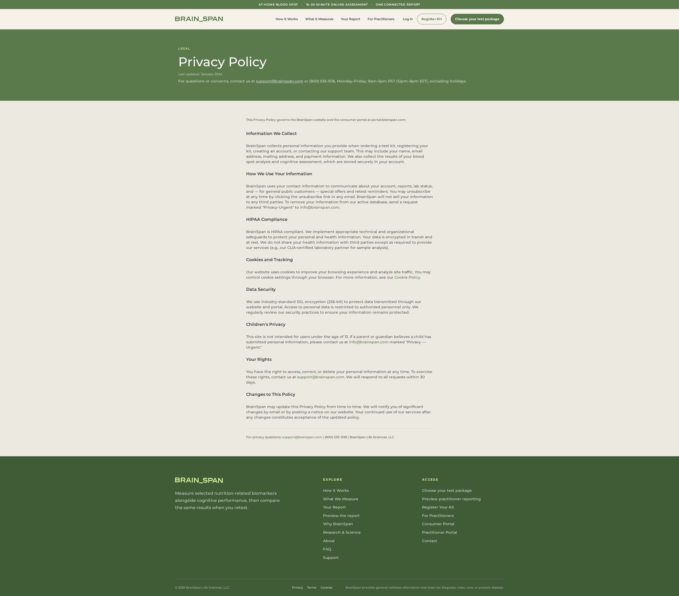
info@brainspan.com (320, 207)
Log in (408, 19)
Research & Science (342, 532)
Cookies (327, 587)
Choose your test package (477, 19)
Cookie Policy (407, 277)
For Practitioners (381, 19)
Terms (311, 587)
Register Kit (431, 19)
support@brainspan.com (279, 81)
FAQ (327, 549)
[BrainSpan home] (199, 19)
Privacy (297, 587)
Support (331, 557)
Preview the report (341, 516)
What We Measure (340, 499)
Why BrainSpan (338, 524)
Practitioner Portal (439, 532)
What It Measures (319, 19)
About (329, 541)
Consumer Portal (438, 524)
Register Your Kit (438, 507)
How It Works (287, 19)
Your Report (350, 19)
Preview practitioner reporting (451, 499)
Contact (429, 541)
